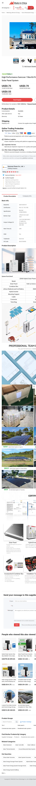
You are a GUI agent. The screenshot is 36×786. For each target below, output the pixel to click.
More (3, 773)
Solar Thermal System (9, 749)
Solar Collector (31, 745)
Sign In (4, 188)
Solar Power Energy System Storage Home (14, 765)
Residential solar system (24, 728)
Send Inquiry (17, 100)
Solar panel (21, 725)
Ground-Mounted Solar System (27, 749)
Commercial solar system (8, 728)
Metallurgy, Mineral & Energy (13, 12)
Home (3, 12)
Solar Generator (7, 745)
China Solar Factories (9, 757)
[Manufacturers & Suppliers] (18, 3)
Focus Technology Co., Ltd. (22, 779)
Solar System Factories (24, 757)
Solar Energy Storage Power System (13, 761)
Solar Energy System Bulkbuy (11, 770)
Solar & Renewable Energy (28, 12)
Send (16, 625)
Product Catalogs (26, 722)
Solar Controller (19, 745)
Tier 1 (3, 725)
